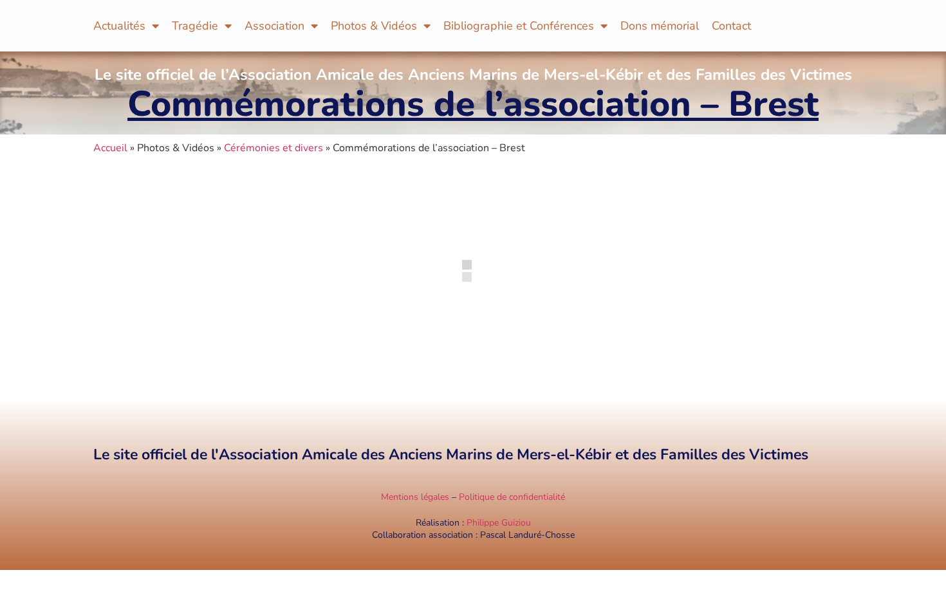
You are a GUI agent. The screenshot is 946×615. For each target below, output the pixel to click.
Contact (731, 25)
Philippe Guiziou (499, 523)
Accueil (110, 148)
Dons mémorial (659, 25)
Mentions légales (415, 497)
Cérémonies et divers (273, 148)
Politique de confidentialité (512, 497)
